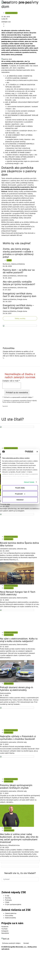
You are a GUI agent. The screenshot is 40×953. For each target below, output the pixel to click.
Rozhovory (6, 264)
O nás (7, 896)
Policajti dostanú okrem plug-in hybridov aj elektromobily (16, 688)
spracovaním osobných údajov (22, 397)
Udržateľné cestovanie (11, 448)
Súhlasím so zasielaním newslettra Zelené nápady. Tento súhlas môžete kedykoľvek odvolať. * (19, 401)
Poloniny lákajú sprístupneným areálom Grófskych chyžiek (16, 786)
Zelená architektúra (11, 13)
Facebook (4, 926)
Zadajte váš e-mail (11, 381)
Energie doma (22, 299)
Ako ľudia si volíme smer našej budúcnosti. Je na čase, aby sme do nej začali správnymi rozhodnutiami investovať (19, 838)
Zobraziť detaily (29, 482)
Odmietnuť (20, 500)
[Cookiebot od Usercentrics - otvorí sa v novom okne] (25, 451)
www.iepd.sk (25, 224)
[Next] (20, 863)
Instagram (4, 931)
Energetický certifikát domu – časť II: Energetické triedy (18, 306)
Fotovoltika (8, 348)
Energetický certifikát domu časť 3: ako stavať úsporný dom (19, 295)
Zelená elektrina (10, 913)
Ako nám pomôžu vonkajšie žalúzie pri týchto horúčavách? (19, 283)
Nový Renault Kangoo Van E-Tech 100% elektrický (17, 593)
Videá (9, 260)
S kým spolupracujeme (13, 904)
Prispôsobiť (19, 494)
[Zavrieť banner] (37, 451)
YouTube (4, 929)
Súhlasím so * (18, 397)
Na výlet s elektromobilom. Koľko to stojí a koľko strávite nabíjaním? (18, 640)
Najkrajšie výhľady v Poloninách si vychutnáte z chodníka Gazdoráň (18, 737)
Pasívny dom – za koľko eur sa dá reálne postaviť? (19, 271)
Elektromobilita (9, 588)
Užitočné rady (22, 276)
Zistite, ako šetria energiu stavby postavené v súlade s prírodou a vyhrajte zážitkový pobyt (18, 253)
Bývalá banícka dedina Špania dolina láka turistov (19, 544)
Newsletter (5, 933)
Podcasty (8, 900)
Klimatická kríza (9, 830)
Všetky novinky (20, 318)
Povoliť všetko (20, 488)
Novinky (8, 898)
